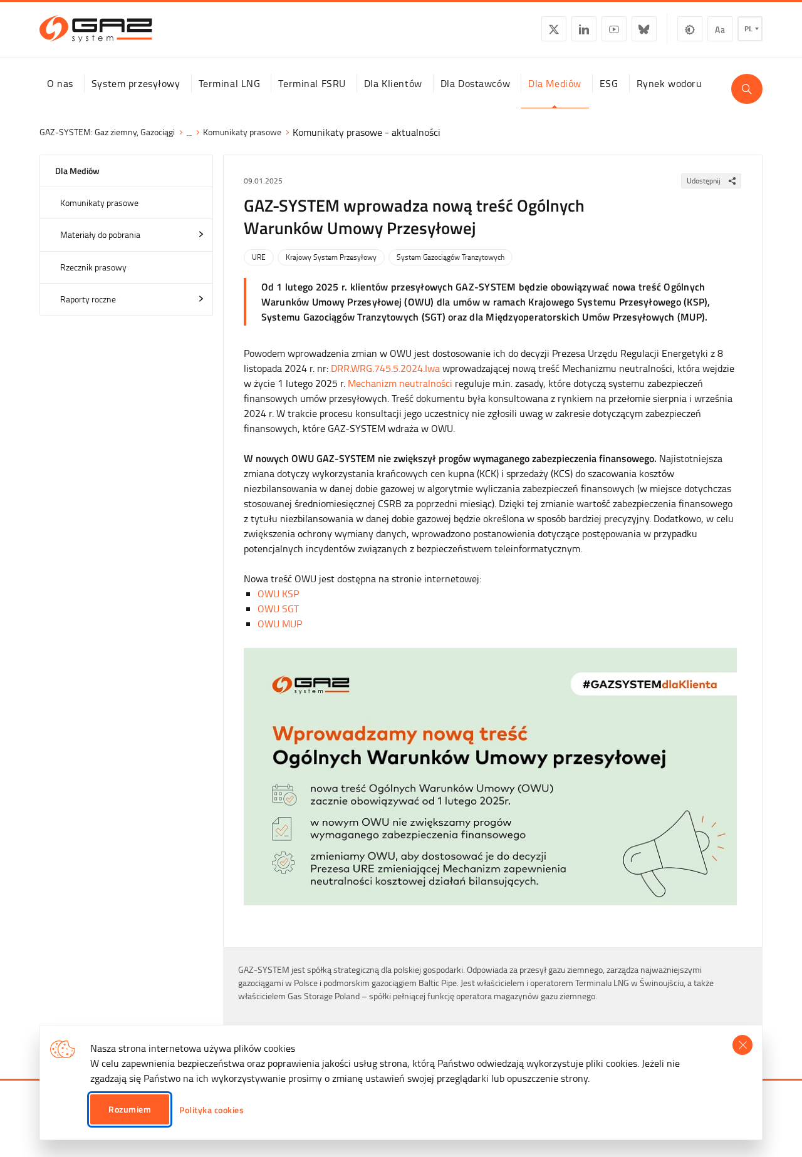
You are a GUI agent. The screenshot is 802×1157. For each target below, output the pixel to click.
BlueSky (644, 28)
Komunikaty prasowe (242, 132)
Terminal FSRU (311, 83)
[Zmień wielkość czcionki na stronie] (719, 28)
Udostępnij (704, 180)
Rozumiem (129, 1109)
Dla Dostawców (475, 83)
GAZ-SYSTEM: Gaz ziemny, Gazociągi (107, 132)
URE (259, 257)
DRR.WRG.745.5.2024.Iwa (385, 368)
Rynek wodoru (669, 83)
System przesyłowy (135, 83)
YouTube (614, 28)
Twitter (553, 28)
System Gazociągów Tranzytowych (450, 257)
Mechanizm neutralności (400, 383)
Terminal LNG (230, 83)
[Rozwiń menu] (201, 234)
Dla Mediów (554, 83)
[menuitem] (60, 83)
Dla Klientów (393, 83)
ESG (609, 83)
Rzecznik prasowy (93, 267)
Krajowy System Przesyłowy (331, 257)
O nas (60, 83)
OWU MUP (280, 623)
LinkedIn (583, 28)
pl (748, 28)
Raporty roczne (88, 299)
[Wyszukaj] (747, 89)
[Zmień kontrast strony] (689, 28)
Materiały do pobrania (100, 234)
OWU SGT (278, 608)
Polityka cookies (211, 1109)
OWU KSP (278, 593)
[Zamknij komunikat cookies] (742, 1045)
